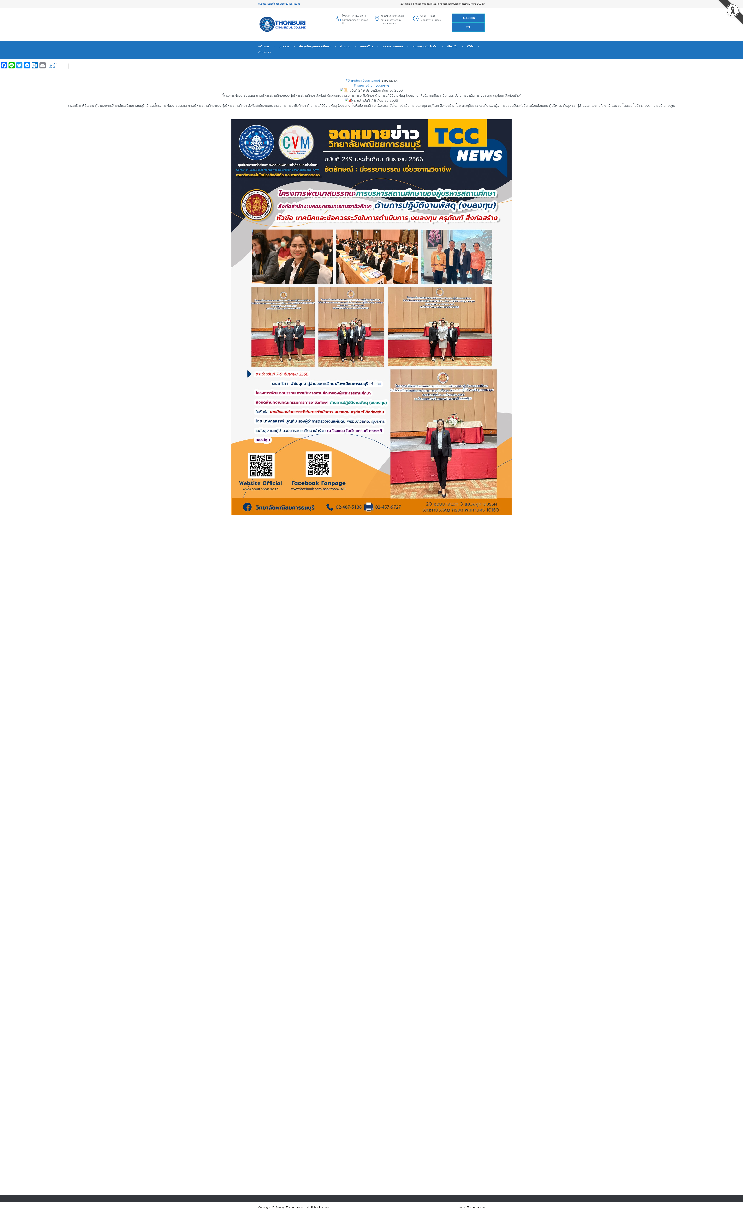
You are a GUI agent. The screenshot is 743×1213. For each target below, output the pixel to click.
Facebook (468, 18)
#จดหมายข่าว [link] (363, 85)
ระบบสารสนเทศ (393, 46)
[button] (371, 533)
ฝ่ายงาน (345, 46)
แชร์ (51, 66)
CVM (470, 46)
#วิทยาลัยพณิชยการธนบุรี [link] (363, 80)
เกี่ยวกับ (452, 46)
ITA (468, 27)
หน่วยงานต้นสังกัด (425, 46)
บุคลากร (284, 46)
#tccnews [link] (381, 85)
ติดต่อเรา (264, 52)
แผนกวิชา (366, 46)
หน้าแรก (263, 46)
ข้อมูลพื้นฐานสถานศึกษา (314, 46)
